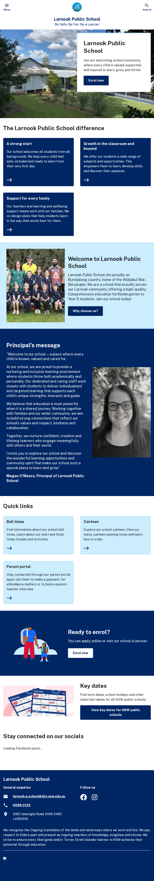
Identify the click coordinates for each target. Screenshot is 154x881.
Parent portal (19, 567)
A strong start (19, 144)
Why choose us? (85, 311)
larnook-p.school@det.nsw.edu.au (39, 796)
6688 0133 (21, 805)
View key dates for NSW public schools (115, 712)
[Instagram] (95, 799)
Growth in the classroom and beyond (109, 146)
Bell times (15, 522)
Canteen (91, 522)
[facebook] (83, 799)
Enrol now (96, 80)
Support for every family (28, 198)
